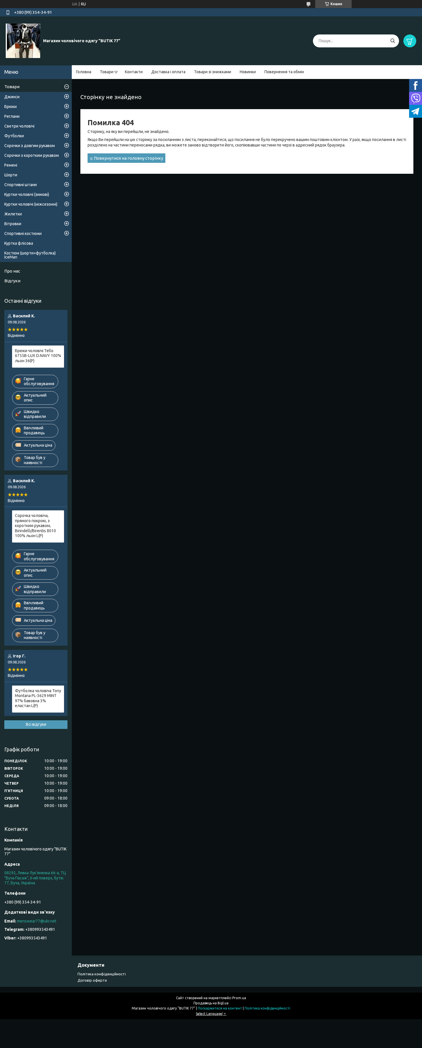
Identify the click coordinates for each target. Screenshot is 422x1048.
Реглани (12, 116)
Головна (83, 72)
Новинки (248, 72)
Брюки (10, 106)
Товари (106, 72)
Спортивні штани (20, 184)
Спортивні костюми (23, 233)
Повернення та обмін (284, 72)
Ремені (10, 165)
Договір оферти (92, 980)
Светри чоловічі (19, 126)
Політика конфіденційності (102, 974)
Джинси (12, 96)
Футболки (14, 136)
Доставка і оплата (168, 72)
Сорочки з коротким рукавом (31, 155)
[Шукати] (392, 40)
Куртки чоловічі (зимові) (26, 194)
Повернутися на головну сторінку (128, 158)
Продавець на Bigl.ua (211, 1003)
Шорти (10, 175)
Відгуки (12, 280)
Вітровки (12, 223)
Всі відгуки (36, 724)
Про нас (12, 271)
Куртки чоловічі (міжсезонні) (30, 204)
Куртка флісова (18, 243)
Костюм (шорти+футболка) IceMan (30, 255)
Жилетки (13, 214)
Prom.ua (239, 998)
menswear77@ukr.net (36, 921)
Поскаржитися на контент (220, 1008)
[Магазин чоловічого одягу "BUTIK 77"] (23, 40)
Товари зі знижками (212, 72)
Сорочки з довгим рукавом (29, 145)
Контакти (134, 72)
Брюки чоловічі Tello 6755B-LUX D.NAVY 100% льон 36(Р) (38, 355)
